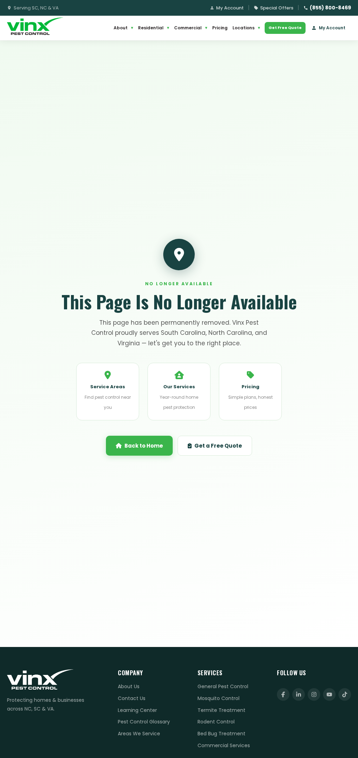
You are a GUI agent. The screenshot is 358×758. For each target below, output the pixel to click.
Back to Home (143, 445)
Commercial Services (224, 745)
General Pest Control (223, 686)
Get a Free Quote (218, 445)
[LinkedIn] (298, 694)
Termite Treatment (221, 710)
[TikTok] (344, 694)
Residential (153, 28)
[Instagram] (314, 694)
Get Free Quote (285, 27)
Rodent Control (216, 721)
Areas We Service (139, 733)
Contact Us (131, 698)
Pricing (220, 28)
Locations (246, 28)
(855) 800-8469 (330, 7)
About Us (128, 686)
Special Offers (276, 8)
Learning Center (137, 710)
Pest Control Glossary (144, 721)
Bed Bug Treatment (221, 733)
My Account (230, 8)
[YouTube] (329, 694)
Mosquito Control (218, 698)
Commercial (190, 28)
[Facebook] (283, 694)
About (123, 28)
